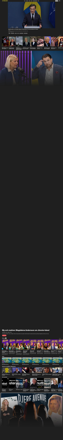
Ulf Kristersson (12, 33)
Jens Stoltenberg (21, 33)
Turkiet (16, 33)
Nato (18, 33)
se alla (60, 35)
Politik (9, 33)
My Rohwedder (25, 33)
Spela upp (5, 335)
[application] (31, 15)
